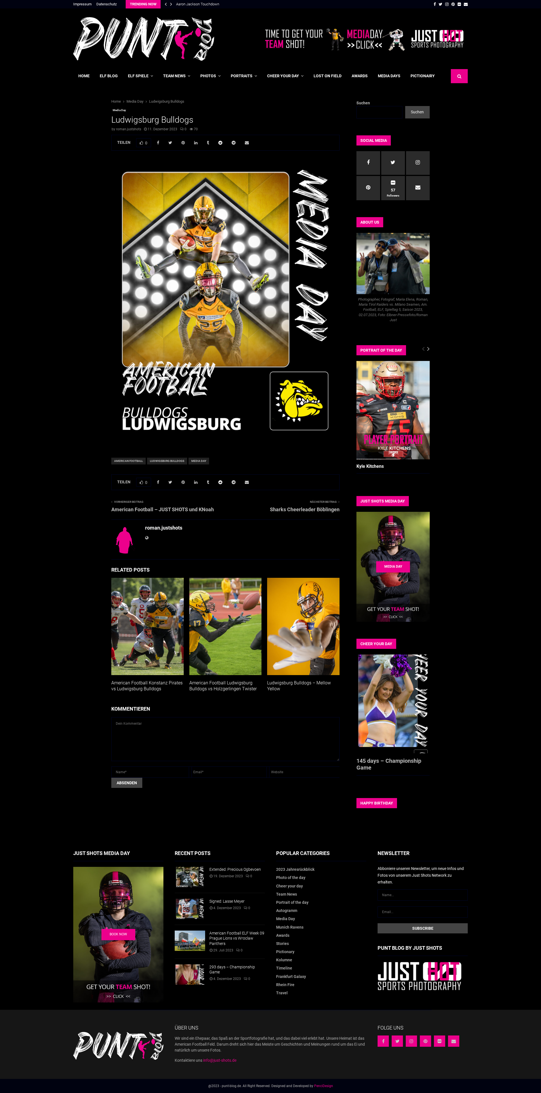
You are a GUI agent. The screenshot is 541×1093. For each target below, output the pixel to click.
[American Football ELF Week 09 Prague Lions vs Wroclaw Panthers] (190, 941)
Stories (282, 943)
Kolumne (284, 960)
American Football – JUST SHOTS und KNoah (162, 509)
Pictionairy (423, 76)
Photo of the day (290, 877)
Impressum (82, 4)
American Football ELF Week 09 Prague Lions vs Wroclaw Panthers (236, 938)
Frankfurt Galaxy (291, 976)
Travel (282, 993)
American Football (128, 460)
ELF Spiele (138, 76)
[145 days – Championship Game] (393, 704)
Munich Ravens (289, 927)
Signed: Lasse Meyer (227, 901)
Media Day (119, 110)
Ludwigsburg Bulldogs (167, 460)
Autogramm (286, 910)
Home (84, 76)
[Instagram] (411, 1041)
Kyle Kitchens (370, 466)
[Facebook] (383, 1041)
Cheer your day (283, 76)
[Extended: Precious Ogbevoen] (190, 877)
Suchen (363, 103)
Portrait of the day (292, 902)
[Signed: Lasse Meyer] (190, 909)
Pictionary (285, 951)
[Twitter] (397, 1041)
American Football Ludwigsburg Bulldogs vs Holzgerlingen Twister (223, 685)
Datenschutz (106, 4)
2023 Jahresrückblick (295, 869)
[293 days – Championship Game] (190, 974)
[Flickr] (439, 1041)
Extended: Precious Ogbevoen (235, 869)
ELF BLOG (109, 76)
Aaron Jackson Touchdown (197, 4)
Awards (360, 76)
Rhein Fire (285, 984)
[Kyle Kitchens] (393, 410)
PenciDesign (323, 1086)
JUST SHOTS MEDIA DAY (382, 501)
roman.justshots (128, 129)
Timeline (284, 968)
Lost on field (328, 76)
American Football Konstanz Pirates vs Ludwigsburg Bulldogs (147, 685)
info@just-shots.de (219, 1060)
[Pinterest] (425, 1041)
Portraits (241, 76)
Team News (174, 76)
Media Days (389, 76)
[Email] (453, 1041)
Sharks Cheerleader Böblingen (305, 509)
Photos (208, 76)
